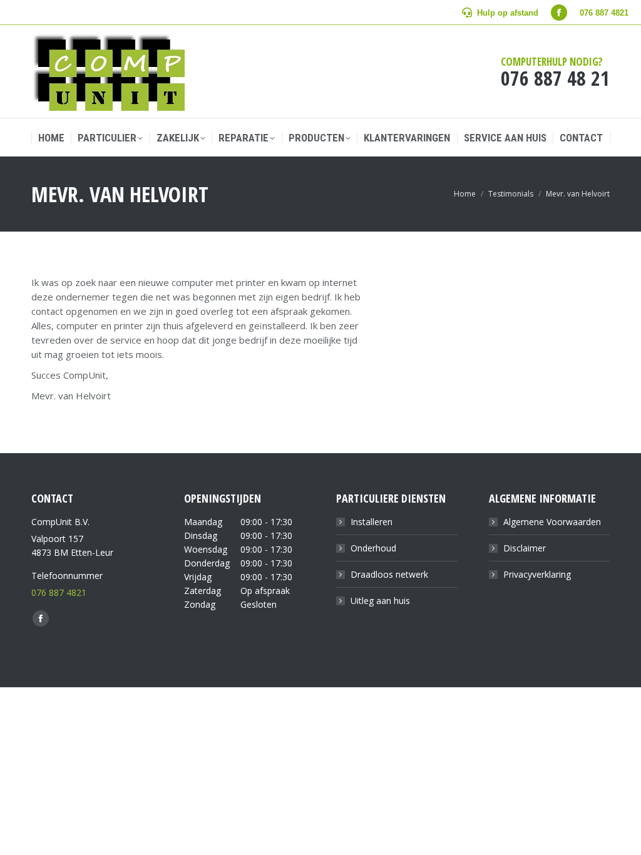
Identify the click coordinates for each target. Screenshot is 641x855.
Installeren (371, 522)
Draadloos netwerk (389, 574)
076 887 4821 (58, 592)
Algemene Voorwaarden (552, 522)
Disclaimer (524, 548)
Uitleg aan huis (380, 601)
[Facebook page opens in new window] (559, 12)
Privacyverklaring (537, 574)
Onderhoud (373, 548)
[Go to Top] (622, 836)
